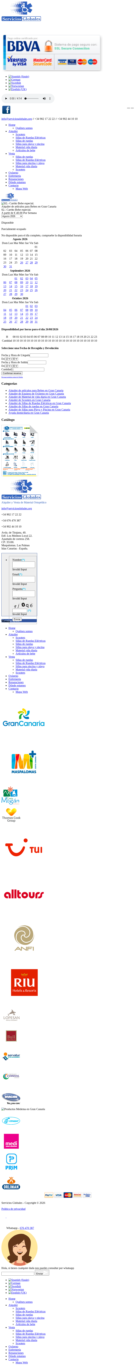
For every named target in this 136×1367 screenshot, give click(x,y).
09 (21, 282)
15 (16, 286)
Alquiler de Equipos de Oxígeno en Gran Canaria (36, 393)
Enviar (40, 1273)
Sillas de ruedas (24, 140)
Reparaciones (16, 179)
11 (31, 282)
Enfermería (14, 175)
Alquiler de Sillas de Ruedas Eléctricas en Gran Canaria (39, 403)
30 (4, 266)
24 (27, 290)
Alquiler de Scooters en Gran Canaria (29, 400)
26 (21, 262)
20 (4, 290)
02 (21, 278)
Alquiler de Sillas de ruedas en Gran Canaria (33, 406)
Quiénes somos (24, 128)
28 (31, 262)
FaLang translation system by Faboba (12, 377)
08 (16, 282)
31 (10, 266)
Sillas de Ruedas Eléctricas (31, 137)
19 (36, 286)
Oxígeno (13, 172)
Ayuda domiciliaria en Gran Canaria (28, 412)
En (3, 358)
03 (27, 278)
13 (4, 286)
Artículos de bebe (25, 150)
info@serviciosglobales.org (16, 118)
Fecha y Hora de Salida (14, 362)
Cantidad (6, 369)
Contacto (13, 185)
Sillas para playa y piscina (30, 143)
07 (10, 282)
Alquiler (13, 131)
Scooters (20, 134)
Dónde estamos (17, 182)
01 (16, 278)
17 (27, 286)
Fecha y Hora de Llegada (15, 355)
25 (31, 290)
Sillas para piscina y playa (30, 163)
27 (27, 262)
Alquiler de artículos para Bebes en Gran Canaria (35, 390)
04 (31, 278)
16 (21, 286)
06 (4, 282)
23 (21, 290)
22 (16, 290)
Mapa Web (22, 188)
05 (36, 278)
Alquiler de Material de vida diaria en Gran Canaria (37, 396)
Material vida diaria (26, 147)
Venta (11, 153)
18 (31, 286)
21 (10, 290)
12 (36, 282)
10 (27, 282)
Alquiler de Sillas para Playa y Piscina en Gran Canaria (39, 409)
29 (36, 262)
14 (10, 286)
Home (11, 124)
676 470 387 (27, 1228)
